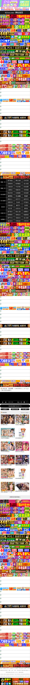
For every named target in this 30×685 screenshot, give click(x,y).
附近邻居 (10, 193)
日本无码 (26, 180)
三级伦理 (10, 186)
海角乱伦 (18, 214)
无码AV (3, 207)
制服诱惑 (26, 214)
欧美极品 (18, 183)
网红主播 (18, 180)
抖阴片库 (3, 213)
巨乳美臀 (26, 186)
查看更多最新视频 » (15, 497)
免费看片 (3, 219)
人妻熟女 (10, 189)
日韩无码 (26, 221)
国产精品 (10, 180)
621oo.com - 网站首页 (14, 13)
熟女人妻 (18, 211)
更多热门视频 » (25, 412)
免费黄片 (26, 211)
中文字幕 (18, 186)
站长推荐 (3, 194)
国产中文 (10, 217)
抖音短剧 (10, 205)
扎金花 (18, 202)
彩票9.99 (10, 202)
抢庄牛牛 (18, 199)
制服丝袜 (18, 189)
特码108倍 (15, 409)
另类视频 (26, 189)
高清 (18, 402)
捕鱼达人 (10, 199)
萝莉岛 (26, 208)
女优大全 (18, 208)
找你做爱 (26, 193)
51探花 (26, 205)
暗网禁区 (10, 214)
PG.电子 (25, 409)
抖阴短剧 (18, 221)
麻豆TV (18, 205)
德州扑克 (26, 199)
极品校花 (10, 221)
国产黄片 (10, 211)
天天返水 (26, 202)
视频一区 (3, 182)
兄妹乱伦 (18, 217)
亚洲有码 (10, 183)
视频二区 (3, 188)
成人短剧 (26, 217)
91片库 (10, 208)
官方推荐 (3, 200)
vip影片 (5, 409)
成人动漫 (26, 183)
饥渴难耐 (18, 193)
